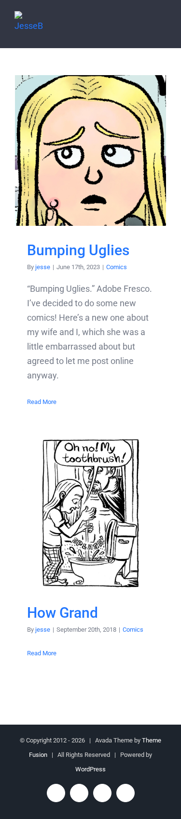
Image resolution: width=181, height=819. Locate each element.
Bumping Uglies (90, 150)
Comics (116, 267)
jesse (42, 267)
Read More (41, 401)
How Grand (90, 513)
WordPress (90, 769)
